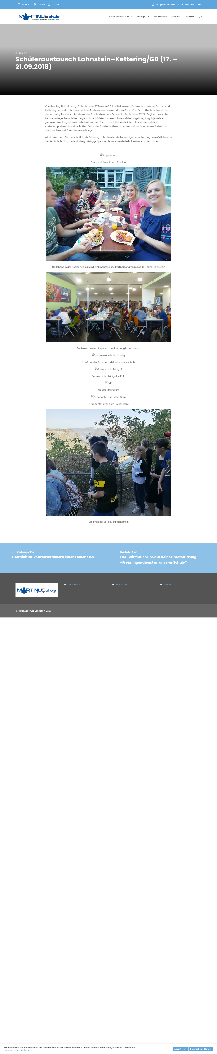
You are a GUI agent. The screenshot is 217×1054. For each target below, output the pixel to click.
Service (175, 16)
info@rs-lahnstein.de (167, 4)
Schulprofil (143, 16)
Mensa (41, 4)
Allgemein (21, 52)
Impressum (122, 584)
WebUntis (27, 4)
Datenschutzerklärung (201, 1049)
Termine (55, 4)
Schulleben (160, 16)
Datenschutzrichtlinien (15, 1050)
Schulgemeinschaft (120, 16)
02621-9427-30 (193, 4)
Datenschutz (74, 584)
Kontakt (189, 16)
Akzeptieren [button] (180, 1049)
